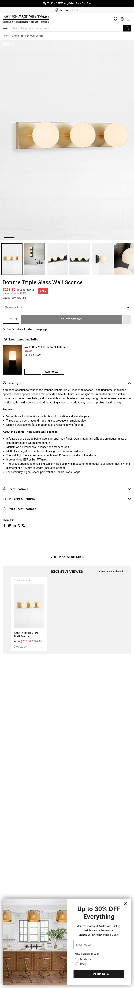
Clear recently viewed (111, 571)
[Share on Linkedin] (14, 525)
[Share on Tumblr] (19, 525)
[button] (5, 28)
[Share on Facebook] (4, 525)
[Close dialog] (125, 903)
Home (6, 36)
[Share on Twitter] (9, 525)
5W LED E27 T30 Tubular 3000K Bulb (46, 347)
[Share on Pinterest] (23, 525)
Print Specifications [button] (22, 509)
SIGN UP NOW (98, 974)
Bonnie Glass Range (68, 472)
